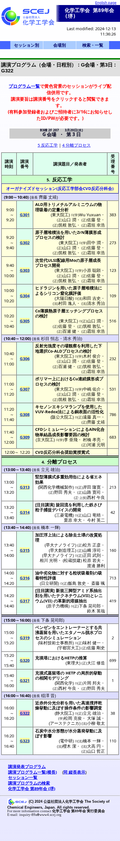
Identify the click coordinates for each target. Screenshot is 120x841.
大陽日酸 (64, 298)
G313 (25, 487)
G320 (25, 660)
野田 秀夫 (63, 492)
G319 (25, 637)
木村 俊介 (92, 356)
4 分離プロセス (76, 145)
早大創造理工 (62, 550)
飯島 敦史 (77, 583)
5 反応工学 (48, 145)
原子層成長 (90, 260)
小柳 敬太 (96, 723)
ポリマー (43, 378)
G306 (25, 358)
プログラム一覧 (24, 86)
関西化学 (64, 683)
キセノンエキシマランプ (58, 406)
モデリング (58, 678)
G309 (25, 437)
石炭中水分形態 (49, 730)
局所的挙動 (91, 673)
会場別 (59, 45)
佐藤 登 (94, 219)
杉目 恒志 (50, 338)
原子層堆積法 (47, 232)
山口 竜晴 (92, 515)
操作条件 (72, 708)
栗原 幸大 (73, 520)
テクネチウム (68, 595)
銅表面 (81, 411)
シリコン (52, 293)
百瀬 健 (69, 331)
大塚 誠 (94, 718)
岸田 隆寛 (92, 487)
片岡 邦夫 (92, 683)
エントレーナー (70, 627)
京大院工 (45, 439)
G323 (25, 740)
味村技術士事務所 (56, 642)
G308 (25, 414)
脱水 (89, 632)
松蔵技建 (72, 560)
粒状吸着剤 (83, 573)
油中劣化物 (45, 573)
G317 (25, 601)
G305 (25, 321)
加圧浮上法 (45, 535)
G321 (25, 680)
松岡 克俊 (73, 718)
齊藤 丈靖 (48, 197)
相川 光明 (48, 560)
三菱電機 (64, 515)
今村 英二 (96, 520)
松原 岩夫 (92, 560)
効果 (39, 482)
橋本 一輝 (50, 527)
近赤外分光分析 (49, 702)
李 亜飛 (71, 439)
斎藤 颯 (98, 583)
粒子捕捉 (43, 509)
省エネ (96, 476)
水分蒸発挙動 (81, 730)
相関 (43, 678)
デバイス (60, 509)
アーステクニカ (64, 723)
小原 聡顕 (92, 270)
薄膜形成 (93, 232)
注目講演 (45, 504)
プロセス (43, 237)
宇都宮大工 (68, 647)
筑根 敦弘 (67, 225)
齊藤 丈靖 (96, 422)
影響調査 (93, 708)
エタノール (74, 632)
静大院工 (64, 713)
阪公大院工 (62, 417)
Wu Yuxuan (90, 214)
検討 (60, 237)
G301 (25, 214)
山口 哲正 (96, 751)
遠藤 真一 (92, 417)
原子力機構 (57, 606)
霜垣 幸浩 (96, 225)
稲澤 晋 (48, 695)
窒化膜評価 (70, 293)
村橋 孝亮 (92, 439)
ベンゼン (43, 627)
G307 (25, 389)
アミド (83, 590)
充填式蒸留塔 (47, 673)
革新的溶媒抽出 (72, 601)
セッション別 (26, 45)
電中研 (66, 740)
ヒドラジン (45, 288)
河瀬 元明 (96, 444)
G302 (25, 242)
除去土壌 (77, 535)
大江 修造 (96, 663)
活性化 (97, 411)
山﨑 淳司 (92, 550)
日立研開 (49, 583)
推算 (83, 658)
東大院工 (60, 214)
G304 (25, 295)
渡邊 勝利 (96, 565)
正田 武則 (92, 555)
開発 (56, 265)
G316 (25, 578)
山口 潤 (69, 219)
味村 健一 (92, 642)
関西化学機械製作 (56, 487)
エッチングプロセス (84, 310)
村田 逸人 (67, 303)
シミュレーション (59, 429)
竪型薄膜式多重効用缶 (56, 476)
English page (105, 2)
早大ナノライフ (60, 545)
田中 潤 (94, 242)
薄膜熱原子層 (52, 310)
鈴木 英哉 (96, 611)
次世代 (41, 260)
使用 (89, 406)
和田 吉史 (92, 298)
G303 (25, 270)
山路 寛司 (92, 492)
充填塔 (41, 658)
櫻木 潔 (69, 746)
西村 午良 (96, 497)
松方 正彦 (92, 545)
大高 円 (94, 746)
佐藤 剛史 (96, 647)
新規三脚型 (66, 590)
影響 (48, 735)
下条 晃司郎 (90, 606)
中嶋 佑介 (92, 389)
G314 (25, 512)
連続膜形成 (88, 378)
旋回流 (62, 504)
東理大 (73, 663)
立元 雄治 (50, 469)
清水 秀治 (96, 303)
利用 (85, 345)
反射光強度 (45, 345)
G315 (25, 550)
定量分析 (60, 209)
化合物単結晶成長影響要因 (70, 431)
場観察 (70, 345)
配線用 (63, 260)
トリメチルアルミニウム (70, 204)
